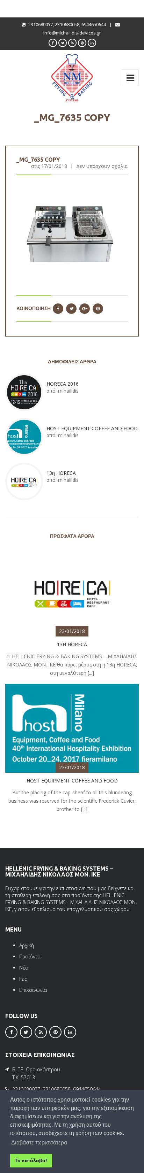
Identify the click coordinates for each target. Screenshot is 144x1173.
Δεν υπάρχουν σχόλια (102, 166)
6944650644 (93, 24)
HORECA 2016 (62, 383)
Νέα (23, 967)
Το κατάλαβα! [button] (31, 1160)
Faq (23, 978)
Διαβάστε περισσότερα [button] (39, 1142)
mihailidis (68, 390)
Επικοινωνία (33, 990)
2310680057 (40, 24)
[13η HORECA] (72, 591)
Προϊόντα (30, 956)
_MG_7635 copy (38, 159)
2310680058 (67, 24)
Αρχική (26, 945)
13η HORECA (61, 473)
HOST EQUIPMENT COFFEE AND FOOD (92, 428)
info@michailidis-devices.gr (72, 33)
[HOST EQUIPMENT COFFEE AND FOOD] (72, 727)
